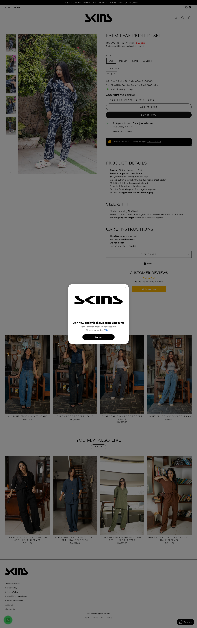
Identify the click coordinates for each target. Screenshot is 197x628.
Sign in (108, 330)
